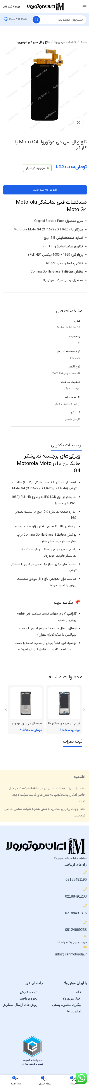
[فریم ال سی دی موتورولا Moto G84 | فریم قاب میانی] (64, 703)
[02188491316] (85, 905)
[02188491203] (85, 889)
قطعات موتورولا (65, 42)
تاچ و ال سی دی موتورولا (33, 42)
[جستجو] (36, 19)
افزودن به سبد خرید (45, 190)
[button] (84, 709)
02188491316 (76, 913)
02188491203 (76, 896)
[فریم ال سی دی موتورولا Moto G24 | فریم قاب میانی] (26, 703)
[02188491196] (85, 872)
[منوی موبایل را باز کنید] (84, 6)
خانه (84, 42)
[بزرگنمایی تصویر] (78, 122)
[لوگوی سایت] (45, 6)
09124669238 (76, 930)
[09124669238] (85, 922)
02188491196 (76, 879)
